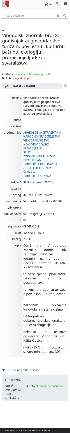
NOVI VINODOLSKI (36, 144)
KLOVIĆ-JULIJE (32, 148)
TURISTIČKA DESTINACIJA (40, 164)
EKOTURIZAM (32, 160)
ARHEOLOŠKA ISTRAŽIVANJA (42, 133)
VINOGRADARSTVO (36, 140)
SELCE (27, 152)
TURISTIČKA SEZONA (37, 176)
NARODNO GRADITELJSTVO (41, 136)
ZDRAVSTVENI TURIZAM (39, 156)
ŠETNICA (29, 172)
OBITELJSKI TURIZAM (37, 168)
